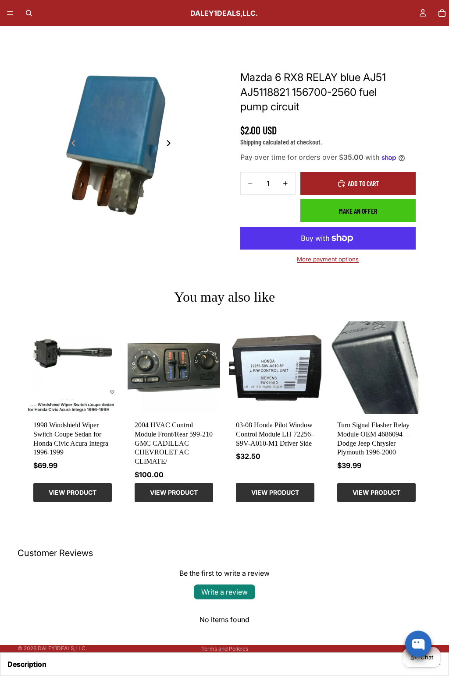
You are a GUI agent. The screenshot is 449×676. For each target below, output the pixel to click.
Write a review (224, 592)
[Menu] (10, 13)
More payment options (328, 259)
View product (72, 492)
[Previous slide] (71, 144)
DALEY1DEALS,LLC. (62, 648)
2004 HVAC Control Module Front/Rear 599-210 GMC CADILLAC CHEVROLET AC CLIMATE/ (174, 443)
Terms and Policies (224, 648)
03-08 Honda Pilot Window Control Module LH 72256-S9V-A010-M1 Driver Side (274, 434)
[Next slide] (171, 144)
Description (26, 664)
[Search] (29, 13)
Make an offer (358, 211)
